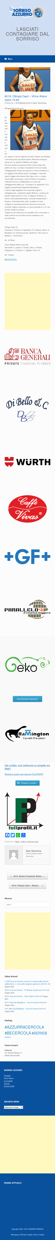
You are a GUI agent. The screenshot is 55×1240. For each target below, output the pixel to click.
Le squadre (8, 1081)
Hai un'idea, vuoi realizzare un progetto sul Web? (27, 766)
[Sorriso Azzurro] (27, 13)
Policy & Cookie (38, 1235)
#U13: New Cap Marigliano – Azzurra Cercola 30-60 (24, 1002)
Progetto (7, 1075)
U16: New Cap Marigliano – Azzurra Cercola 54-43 (24, 1008)
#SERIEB (39, 1033)
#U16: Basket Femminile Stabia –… (27, 876)
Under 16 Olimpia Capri (29, 841)
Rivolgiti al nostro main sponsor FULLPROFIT (24, 774)
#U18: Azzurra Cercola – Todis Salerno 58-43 (22, 996)
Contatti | (30, 1235)
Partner (7, 1083)
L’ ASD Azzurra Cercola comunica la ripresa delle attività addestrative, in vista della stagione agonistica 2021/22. (26, 982)
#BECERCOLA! (11, 259)
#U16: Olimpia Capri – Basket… (27, 885)
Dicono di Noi (9, 1086)
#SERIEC (8, 1037)
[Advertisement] (27, 301)
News (17, 841)
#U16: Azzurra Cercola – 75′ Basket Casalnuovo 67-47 (26, 990)
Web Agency (15, 1235)
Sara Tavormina (39, 103)
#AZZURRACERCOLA (24, 1027)
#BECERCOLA (18, 1033)
